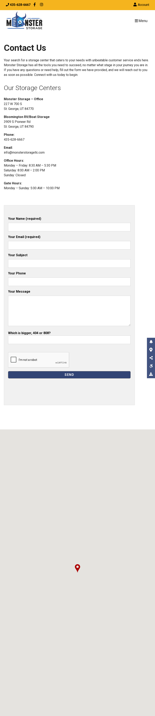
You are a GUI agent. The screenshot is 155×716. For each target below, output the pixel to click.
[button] (77, 568)
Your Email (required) (24, 237)
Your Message (19, 291)
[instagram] (42, 5)
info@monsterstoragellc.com (24, 152)
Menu (143, 21)
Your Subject (17, 255)
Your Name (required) (24, 219)
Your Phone (17, 273)
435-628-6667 (14, 139)
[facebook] (34, 5)
